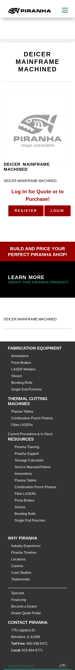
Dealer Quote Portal (26, 613)
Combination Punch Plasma (32, 418)
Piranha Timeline (23, 552)
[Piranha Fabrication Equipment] (61, 666)
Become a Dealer (24, 606)
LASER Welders (23, 369)
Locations (18, 559)
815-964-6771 (32, 650)
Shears (16, 376)
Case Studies (21, 572)
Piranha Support (27, 453)
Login (57, 210)
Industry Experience (26, 546)
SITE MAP (27, 666)
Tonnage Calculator (29, 460)
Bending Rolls (21, 382)
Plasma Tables (22, 411)
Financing (18, 600)
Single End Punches (26, 389)
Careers (17, 566)
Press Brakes (21, 362)
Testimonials (20, 579)
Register (26, 210)
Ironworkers (20, 356)
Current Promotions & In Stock (30, 434)
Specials (17, 593)
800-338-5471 (37, 643)
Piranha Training (27, 447)
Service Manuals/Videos (33, 467)
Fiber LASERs (22, 425)
